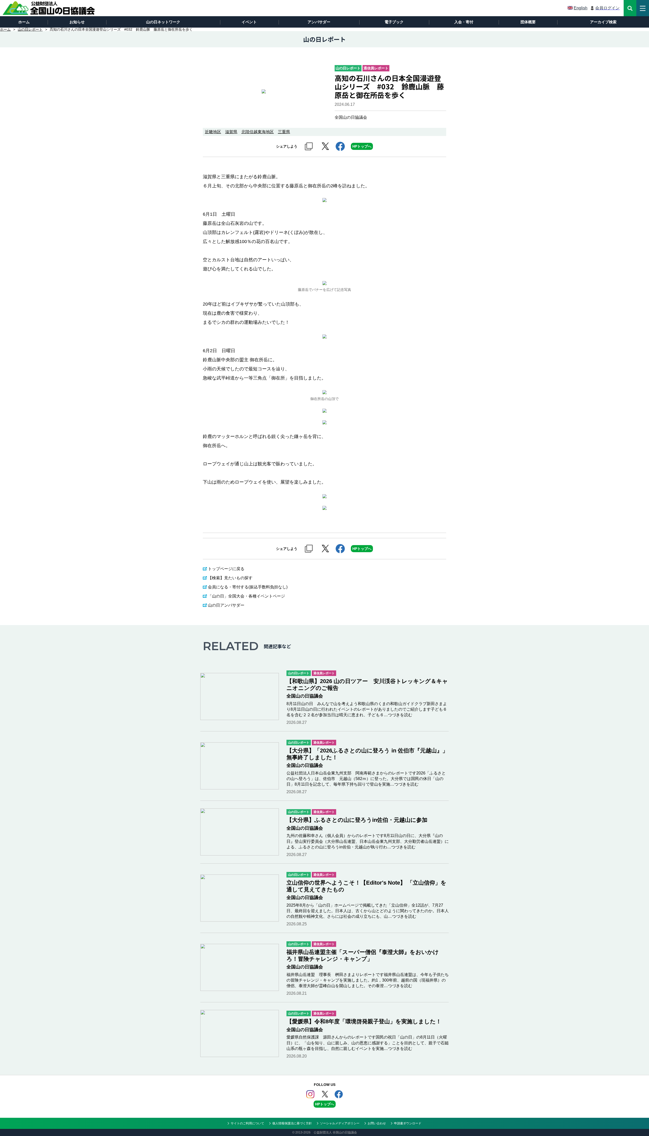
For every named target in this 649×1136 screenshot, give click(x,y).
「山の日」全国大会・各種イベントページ (246, 596)
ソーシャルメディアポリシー (339, 1123)
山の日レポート (30, 29)
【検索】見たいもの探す (230, 578)
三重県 (284, 132)
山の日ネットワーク (163, 22)
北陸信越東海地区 (257, 132)
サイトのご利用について (247, 1123)
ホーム (24, 22)
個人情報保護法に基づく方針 (292, 1123)
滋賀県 (231, 132)
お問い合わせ (377, 1123)
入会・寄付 (463, 22)
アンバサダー (319, 22)
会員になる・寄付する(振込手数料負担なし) (247, 587)
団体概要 (528, 22)
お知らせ (77, 22)
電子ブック (394, 22)
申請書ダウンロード (407, 1123)
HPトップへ (361, 146)
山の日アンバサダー (226, 605)
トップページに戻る (226, 569)
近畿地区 (213, 132)
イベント (249, 22)
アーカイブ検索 (603, 22)
